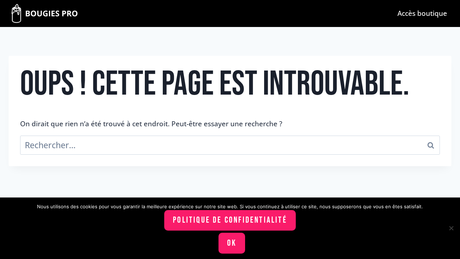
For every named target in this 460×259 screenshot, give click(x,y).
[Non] (451, 228)
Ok (231, 243)
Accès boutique (422, 13)
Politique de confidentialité (230, 220)
